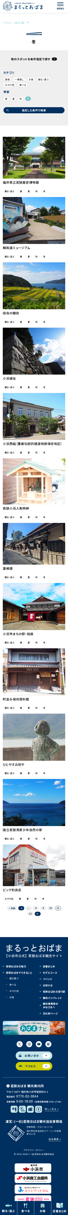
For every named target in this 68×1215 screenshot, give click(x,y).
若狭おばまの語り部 (54, 991)
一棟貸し (19, 79)
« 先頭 (12, 908)
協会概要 (53, 1139)
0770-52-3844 (27, 1096)
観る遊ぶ (14, 978)
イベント (47, 979)
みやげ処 (9, 85)
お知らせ (48, 985)
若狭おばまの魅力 (16, 966)
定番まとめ (49, 966)
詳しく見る (51, 1109)
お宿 (31, 79)
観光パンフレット (52, 998)
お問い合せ (32, 1055)
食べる (22, 85)
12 (30, 913)
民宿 (7, 79)
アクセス (30, 1066)
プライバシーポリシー (34, 1149)
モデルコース (50, 972)
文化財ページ (50, 1013)
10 (50, 907)
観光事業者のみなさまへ (50, 1005)
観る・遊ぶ (43, 79)
